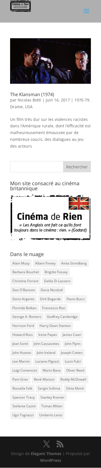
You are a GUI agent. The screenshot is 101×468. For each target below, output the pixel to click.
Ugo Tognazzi (23, 415)
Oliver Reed (75, 370)
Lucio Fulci (73, 361)
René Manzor (44, 379)
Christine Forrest (25, 281)
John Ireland (46, 352)
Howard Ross (22, 334)
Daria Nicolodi (52, 290)
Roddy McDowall (73, 379)
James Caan (72, 334)
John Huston (21, 352)
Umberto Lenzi (50, 415)
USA (29, 106)
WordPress (50, 460)
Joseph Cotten (71, 352)
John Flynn (73, 343)
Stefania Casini (24, 406)
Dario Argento (23, 299)
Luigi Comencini (24, 370)
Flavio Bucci (75, 299)
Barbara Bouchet (25, 272)
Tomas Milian (51, 406)
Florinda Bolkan (24, 308)
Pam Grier (20, 379)
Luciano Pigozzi (47, 361)
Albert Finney (45, 263)
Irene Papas (47, 334)
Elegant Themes (46, 453)
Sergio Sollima (49, 388)
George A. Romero (26, 316)
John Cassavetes (46, 343)
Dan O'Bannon (23, 290)
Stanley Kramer (52, 397)
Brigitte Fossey (56, 272)
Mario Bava (52, 370)
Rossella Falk (22, 388)
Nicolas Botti (29, 100)
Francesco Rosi (53, 308)
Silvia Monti (75, 388)
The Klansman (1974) (32, 94)
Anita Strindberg (74, 263)
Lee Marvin (21, 361)
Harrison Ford (23, 325)
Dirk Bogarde (50, 299)
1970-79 (81, 100)
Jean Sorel (20, 343)
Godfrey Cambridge (62, 316)
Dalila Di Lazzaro (57, 281)
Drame (16, 106)
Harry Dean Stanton (55, 325)
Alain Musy (20, 263)
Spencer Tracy (23, 397)
